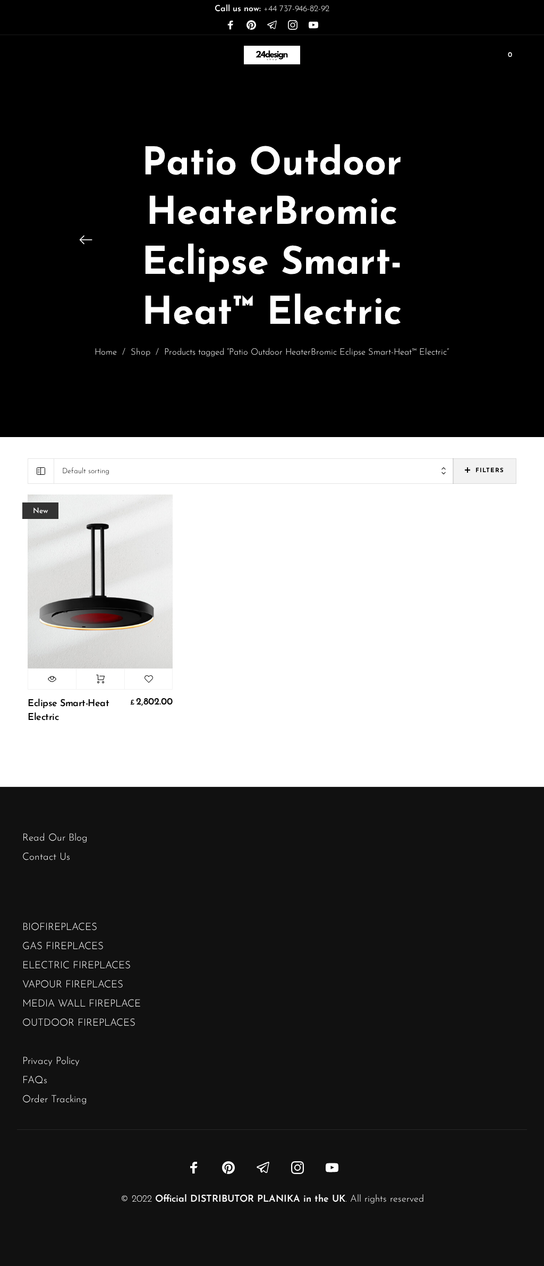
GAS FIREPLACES (63, 947)
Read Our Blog (55, 838)
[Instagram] (293, 25)
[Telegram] (272, 25)
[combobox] (253, 471)
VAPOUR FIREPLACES (72, 985)
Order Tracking (54, 1100)
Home (106, 352)
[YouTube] (313, 25)
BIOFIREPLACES (59, 928)
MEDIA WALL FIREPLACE (81, 1004)
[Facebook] (230, 25)
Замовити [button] (100, 679)
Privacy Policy (51, 1062)
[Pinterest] (251, 25)
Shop (140, 352)
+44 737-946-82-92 (272, 9)
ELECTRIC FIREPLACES (76, 966)
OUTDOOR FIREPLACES (78, 1023)
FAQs (34, 1081)
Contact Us (46, 857)
